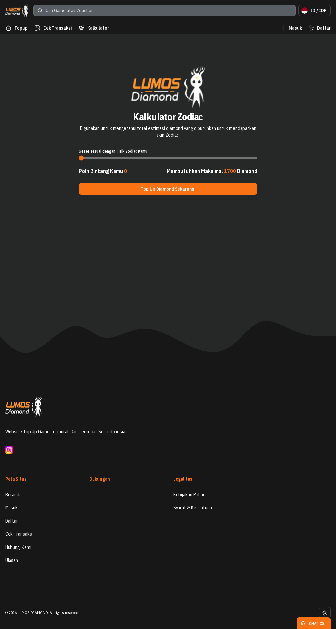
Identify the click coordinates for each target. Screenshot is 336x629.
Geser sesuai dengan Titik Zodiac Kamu (113, 151)
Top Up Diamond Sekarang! (168, 189)
